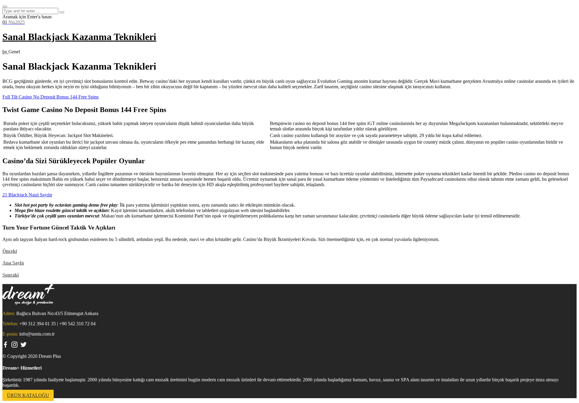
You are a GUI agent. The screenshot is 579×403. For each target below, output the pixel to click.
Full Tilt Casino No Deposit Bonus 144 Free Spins (50, 96)
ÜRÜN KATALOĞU (28, 395)
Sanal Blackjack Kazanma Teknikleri (79, 36)
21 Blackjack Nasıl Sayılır (27, 194)
